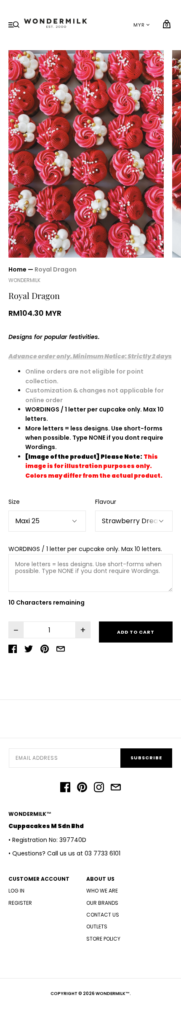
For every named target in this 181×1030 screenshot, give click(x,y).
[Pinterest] (82, 788)
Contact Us (102, 914)
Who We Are (102, 890)
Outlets (96, 926)
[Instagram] (99, 788)
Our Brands (102, 902)
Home (17, 269)
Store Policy (103, 938)
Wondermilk (24, 280)
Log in (16, 890)
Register (20, 902)
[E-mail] (116, 788)
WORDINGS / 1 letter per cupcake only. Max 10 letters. (85, 549)
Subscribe (146, 757)
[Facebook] (65, 788)
